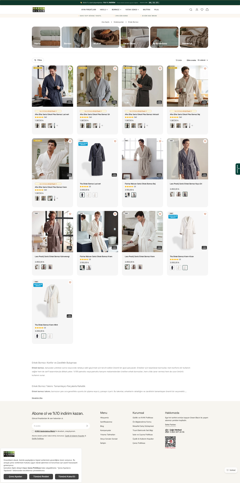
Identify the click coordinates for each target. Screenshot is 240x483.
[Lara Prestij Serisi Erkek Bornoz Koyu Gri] (187, 158)
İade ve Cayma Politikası (143, 434)
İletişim (103, 443)
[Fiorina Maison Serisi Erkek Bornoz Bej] (142, 158)
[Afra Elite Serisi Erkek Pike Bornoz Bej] (187, 86)
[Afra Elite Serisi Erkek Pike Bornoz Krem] (52, 158)
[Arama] (190, 9)
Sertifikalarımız (106, 422)
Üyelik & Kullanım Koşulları (74, 436)
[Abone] (87, 426)
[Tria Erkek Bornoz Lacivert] (97, 158)
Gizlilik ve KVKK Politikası (143, 418)
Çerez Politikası (139, 443)
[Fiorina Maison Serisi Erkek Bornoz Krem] (97, 231)
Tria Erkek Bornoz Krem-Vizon (182, 256)
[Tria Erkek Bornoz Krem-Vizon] (187, 231)
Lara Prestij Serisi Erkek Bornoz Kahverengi (52, 256)
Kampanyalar (105, 430)
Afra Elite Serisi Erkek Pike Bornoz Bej (185, 114)
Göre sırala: (191, 60)
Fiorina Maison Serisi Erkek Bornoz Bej (140, 184)
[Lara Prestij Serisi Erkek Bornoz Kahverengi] (52, 231)
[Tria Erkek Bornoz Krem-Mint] (52, 299)
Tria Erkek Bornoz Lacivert (90, 184)
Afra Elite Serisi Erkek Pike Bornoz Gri (95, 114)
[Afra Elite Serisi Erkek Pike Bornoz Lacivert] (52, 86)
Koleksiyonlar (119, 22)
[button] (202, 9)
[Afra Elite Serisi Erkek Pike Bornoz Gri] (97, 86)
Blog (102, 426)
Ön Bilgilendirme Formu (142, 422)
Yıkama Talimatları (107, 434)
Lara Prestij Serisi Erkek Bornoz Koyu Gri (186, 184)
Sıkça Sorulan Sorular (109, 439)
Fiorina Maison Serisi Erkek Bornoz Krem (96, 256)
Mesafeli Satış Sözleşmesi (143, 426)
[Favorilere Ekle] (70, 68)
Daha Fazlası (170, 424)
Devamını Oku (37, 398)
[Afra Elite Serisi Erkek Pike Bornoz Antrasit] (142, 86)
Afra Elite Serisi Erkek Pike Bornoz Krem (51, 187)
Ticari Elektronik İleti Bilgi (143, 430)
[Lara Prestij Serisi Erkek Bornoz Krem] (142, 231)
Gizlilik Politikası (38, 438)
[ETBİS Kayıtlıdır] (170, 438)
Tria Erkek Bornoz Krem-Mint (46, 325)
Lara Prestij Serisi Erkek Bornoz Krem (140, 256)
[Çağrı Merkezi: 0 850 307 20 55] (175, 430)
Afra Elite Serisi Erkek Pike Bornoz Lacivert (52, 114)
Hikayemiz (104, 418)
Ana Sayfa (105, 22)
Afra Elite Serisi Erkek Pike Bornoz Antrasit (142, 114)
